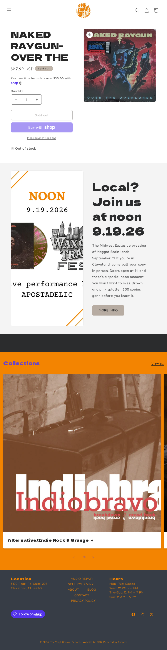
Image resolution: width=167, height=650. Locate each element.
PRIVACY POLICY (83, 600)
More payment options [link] (41, 137)
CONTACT (81, 595)
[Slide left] (74, 557)
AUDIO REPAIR (82, 578)
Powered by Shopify (115, 641)
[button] (9, 10)
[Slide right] (93, 557)
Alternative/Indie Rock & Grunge (48, 540)
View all (157, 363)
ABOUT (73, 589)
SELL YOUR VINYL (81, 584)
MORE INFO (108, 310)
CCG (99, 641)
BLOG (91, 589)
